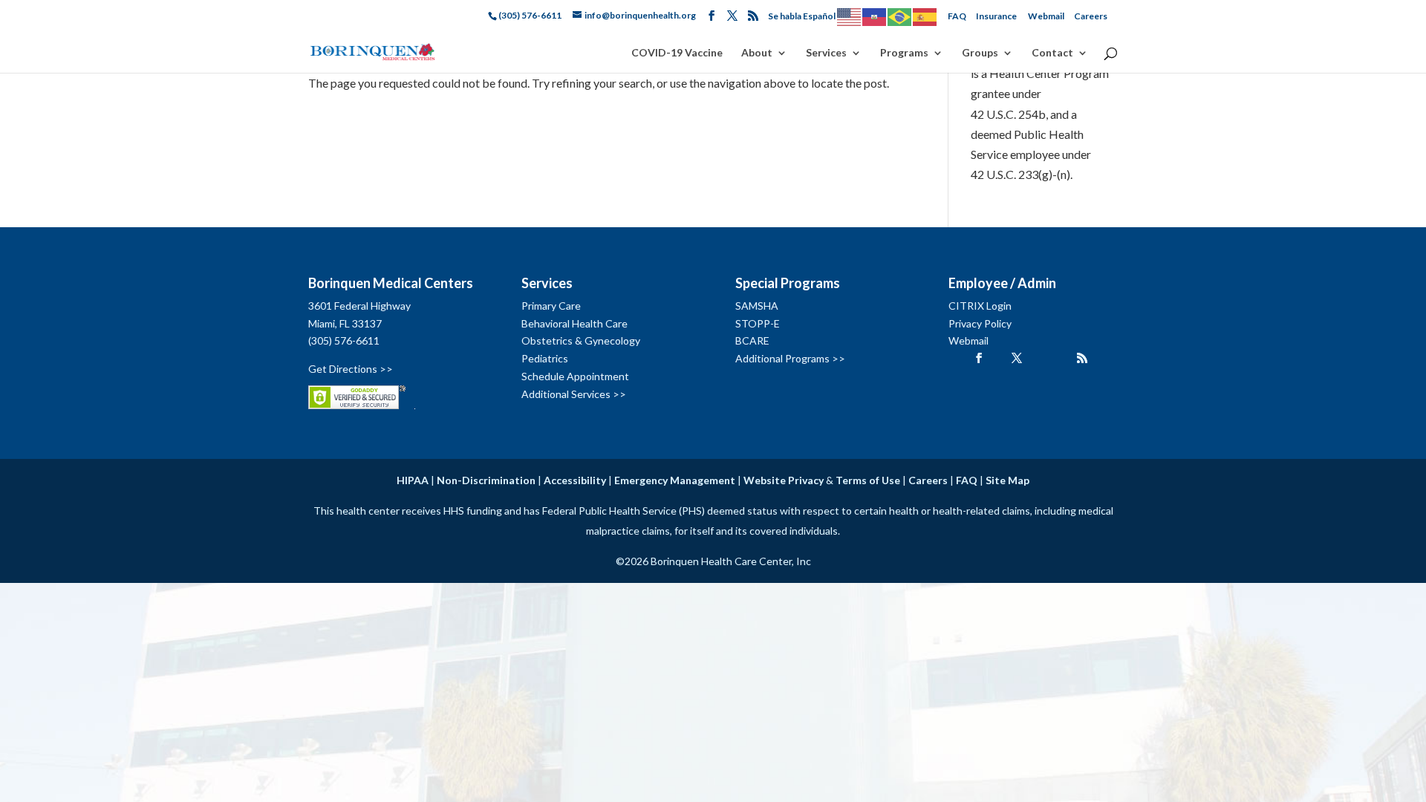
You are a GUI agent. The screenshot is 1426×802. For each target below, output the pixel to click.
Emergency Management (674, 480)
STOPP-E (757, 323)
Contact (1052, 53)
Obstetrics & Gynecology (580, 340)
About (756, 53)
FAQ (957, 16)
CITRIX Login (980, 305)
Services (826, 53)
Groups (980, 53)
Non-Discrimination (486, 480)
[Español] (925, 16)
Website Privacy (783, 480)
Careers (1090, 16)
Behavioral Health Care (574, 323)
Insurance (996, 16)
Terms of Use (868, 480)
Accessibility (575, 480)
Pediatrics (544, 358)
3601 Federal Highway (359, 305)
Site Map (1007, 480)
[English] (849, 16)
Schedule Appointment (575, 376)
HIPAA (413, 480)
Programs (904, 53)
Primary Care (551, 305)
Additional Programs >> (790, 358)
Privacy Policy (980, 323)
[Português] (900, 16)
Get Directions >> (350, 368)
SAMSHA (756, 305)
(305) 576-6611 (344, 340)
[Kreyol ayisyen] (875, 16)
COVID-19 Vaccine (677, 53)
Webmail (1046, 16)
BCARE (752, 340)
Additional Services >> (573, 394)
